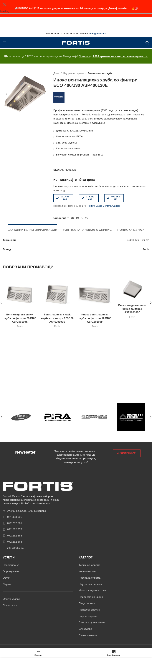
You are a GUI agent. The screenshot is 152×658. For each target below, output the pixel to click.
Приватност (10, 605)
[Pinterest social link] (77, 218)
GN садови (85, 628)
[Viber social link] (86, 218)
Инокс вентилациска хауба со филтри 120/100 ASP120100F (94, 318)
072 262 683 (90, 198)
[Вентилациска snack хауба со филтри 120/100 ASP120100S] (57, 294)
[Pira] (57, 417)
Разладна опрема (89, 577)
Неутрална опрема (73, 73)
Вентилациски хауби (100, 73)
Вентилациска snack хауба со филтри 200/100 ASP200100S (19, 318)
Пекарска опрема (89, 609)
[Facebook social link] (68, 218)
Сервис (7, 584)
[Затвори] (4, 4)
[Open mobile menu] (4, 43)
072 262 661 (14, 523)
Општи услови (11, 598)
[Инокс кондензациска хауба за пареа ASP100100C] (132, 289)
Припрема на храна (91, 596)
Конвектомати (87, 571)
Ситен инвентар (88, 635)
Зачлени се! (128, 453)
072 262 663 (14, 541)
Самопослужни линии (92, 622)
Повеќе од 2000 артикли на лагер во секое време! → (113, 56)
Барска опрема (88, 616)
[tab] (32, 229)
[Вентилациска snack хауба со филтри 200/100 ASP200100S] (20, 294)
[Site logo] (76, 42)
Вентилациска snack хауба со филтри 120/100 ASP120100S (57, 318)
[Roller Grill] (21, 417)
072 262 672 (115, 198)
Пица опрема (87, 603)
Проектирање (11, 564)
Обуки (6, 577)
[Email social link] (72, 218)
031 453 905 (65, 198)
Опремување (11, 571)
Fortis (20, 326)
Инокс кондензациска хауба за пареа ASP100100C (132, 309)
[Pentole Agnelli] (94, 417)
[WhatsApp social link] (82, 218)
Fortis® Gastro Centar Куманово (104, 206)
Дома (56, 73)
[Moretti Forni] (131, 417)
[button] (6, 94)
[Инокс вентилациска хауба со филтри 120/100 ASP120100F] (95, 294)
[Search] (147, 43)
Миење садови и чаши (92, 590)
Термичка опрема (89, 564)
